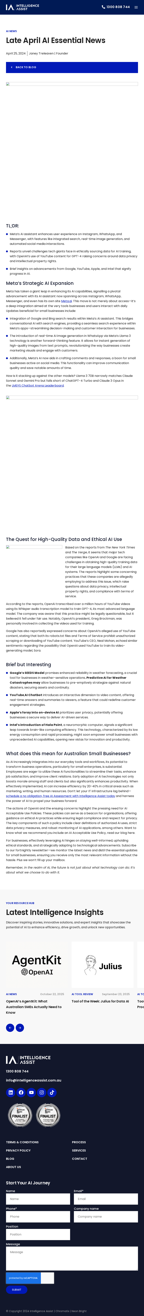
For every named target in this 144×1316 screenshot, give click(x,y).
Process (79, 1142)
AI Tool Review (82, 994)
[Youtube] (31, 1092)
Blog (10, 1159)
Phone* (11, 1209)
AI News (11, 31)
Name (10, 1191)
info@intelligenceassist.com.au (33, 1080)
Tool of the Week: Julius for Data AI (100, 1001)
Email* (78, 1191)
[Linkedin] (10, 1092)
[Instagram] (41, 1092)
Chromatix (62, 1311)
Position (12, 1226)
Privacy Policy (18, 1150)
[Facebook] (21, 1092)
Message (13, 1244)
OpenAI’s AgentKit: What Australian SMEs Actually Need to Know (34, 1007)
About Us (13, 1167)
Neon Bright (79, 1311)
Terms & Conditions (22, 1142)
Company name (86, 1209)
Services (79, 1150)
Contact (79, 1159)
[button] (10, 1028)
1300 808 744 (17, 1071)
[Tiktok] (52, 1092)
